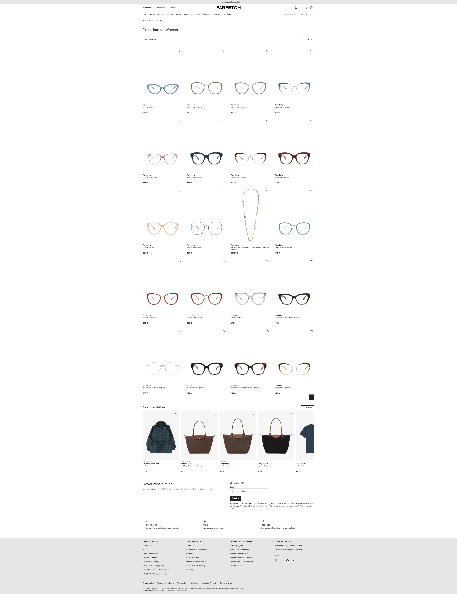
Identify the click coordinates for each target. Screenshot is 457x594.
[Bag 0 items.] (311, 7)
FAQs (205, 525)
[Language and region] (295, 7)
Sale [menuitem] (144, 14)
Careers (189, 553)
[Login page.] (301, 7)
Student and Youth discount (241, 562)
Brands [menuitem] (160, 14)
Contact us (147, 545)
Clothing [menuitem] (169, 14)
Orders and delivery (150, 553)
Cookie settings (226, 583)
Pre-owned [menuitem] (226, 14)
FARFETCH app (192, 558)
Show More (307, 407)
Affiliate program (236, 545)
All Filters (149, 39)
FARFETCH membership (239, 549)
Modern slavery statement (196, 562)
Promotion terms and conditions (156, 570)
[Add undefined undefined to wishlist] (176, 413)
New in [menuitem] (151, 14)
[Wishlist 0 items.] (306, 7)
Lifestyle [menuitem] (216, 14)
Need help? (266, 525)
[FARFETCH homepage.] (229, 7)
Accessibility (182, 583)
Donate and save (236, 566)
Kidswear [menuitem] (172, 7)
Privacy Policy (238, 506)
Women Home (148, 21)
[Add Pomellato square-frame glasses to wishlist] (223, 50)
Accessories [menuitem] (195, 14)
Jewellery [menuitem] (206, 14)
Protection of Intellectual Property (203, 583)
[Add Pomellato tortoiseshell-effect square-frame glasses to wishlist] (267, 331)
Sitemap (189, 570)
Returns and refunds (151, 558)
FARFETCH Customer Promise (155, 574)
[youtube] (293, 560)
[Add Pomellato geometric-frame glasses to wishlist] (311, 191)
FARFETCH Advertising (195, 566)
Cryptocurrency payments (153, 566)
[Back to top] (311, 397)
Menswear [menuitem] (161, 7)
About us (190, 545)
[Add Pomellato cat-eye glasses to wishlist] (179, 50)
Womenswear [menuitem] (148, 7)
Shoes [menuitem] (178, 14)
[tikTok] (281, 560)
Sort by (306, 39)
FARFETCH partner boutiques (198, 549)
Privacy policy (148, 583)
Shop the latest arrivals (232, 2)
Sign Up (235, 498)
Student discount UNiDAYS (241, 553)
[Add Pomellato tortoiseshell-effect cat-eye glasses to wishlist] (311, 261)
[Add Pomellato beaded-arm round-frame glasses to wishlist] (179, 331)
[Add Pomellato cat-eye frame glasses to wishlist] (267, 50)
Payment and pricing (151, 562)
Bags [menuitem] (186, 14)
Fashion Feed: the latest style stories (288, 549)
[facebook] (287, 560)
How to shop (151, 525)
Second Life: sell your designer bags (288, 545)
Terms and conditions (165, 583)
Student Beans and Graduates (242, 558)
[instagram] (276, 560)
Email (232, 487)
